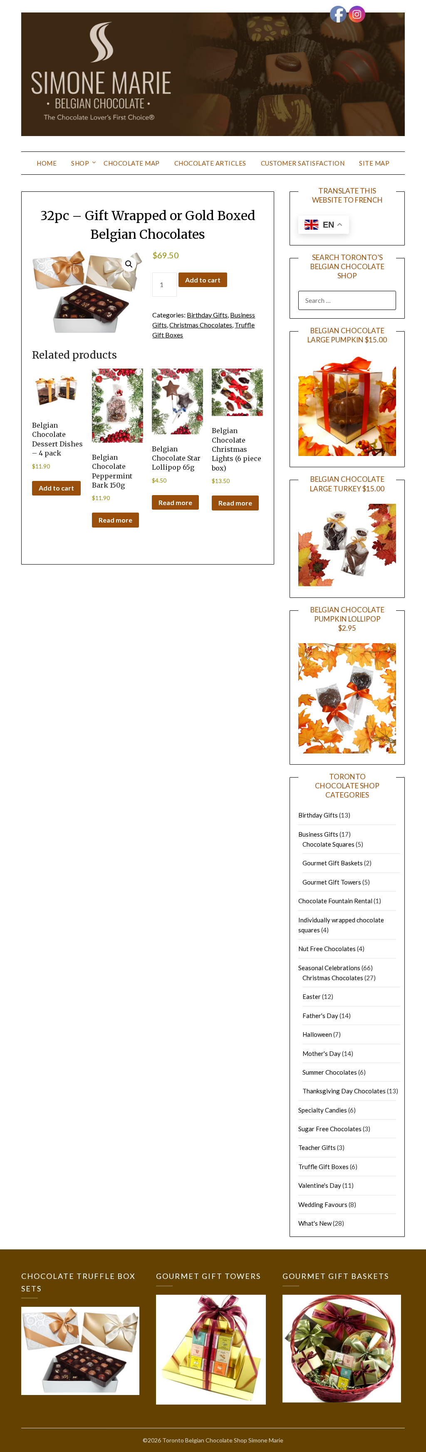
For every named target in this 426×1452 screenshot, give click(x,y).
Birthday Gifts (207, 315)
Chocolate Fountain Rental (335, 900)
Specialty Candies (322, 1110)
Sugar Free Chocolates (330, 1128)
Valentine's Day (319, 1185)
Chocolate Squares (328, 844)
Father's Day (320, 1015)
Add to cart (202, 280)
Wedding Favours (322, 1204)
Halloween (317, 1034)
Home (47, 163)
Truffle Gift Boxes (323, 1166)
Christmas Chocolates (200, 325)
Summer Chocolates (329, 1072)
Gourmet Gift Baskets (332, 863)
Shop (80, 163)
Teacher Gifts (317, 1147)
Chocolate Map (132, 163)
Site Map (374, 163)
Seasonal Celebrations (329, 967)
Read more (115, 520)
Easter (311, 996)
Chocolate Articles (210, 163)
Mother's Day (321, 1053)
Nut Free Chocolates (327, 948)
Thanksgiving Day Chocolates (344, 1091)
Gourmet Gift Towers (331, 882)
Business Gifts (318, 834)
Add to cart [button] (56, 488)
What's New (315, 1223)
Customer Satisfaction (303, 163)
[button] (128, 264)
